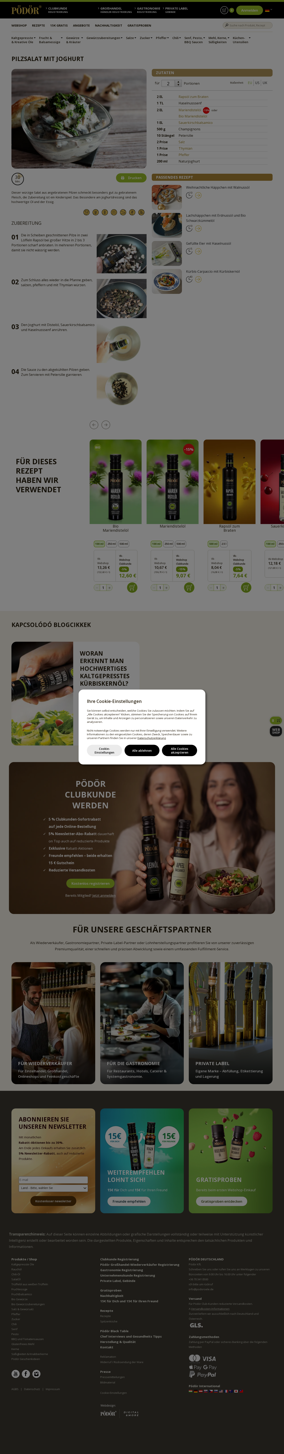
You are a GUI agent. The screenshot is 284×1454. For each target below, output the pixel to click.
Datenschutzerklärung (151, 738)
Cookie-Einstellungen (104, 750)
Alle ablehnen (142, 750)
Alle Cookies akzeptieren (179, 750)
